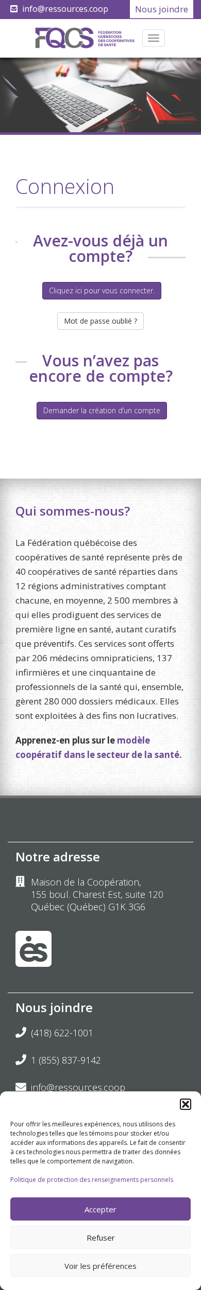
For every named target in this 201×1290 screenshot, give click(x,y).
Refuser (101, 1237)
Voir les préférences (100, 1266)
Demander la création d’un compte (101, 410)
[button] (185, 1104)
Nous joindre (161, 9)
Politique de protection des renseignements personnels (91, 1179)
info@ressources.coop (65, 8)
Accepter (100, 1209)
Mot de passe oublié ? (100, 321)
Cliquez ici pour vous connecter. (102, 290)
